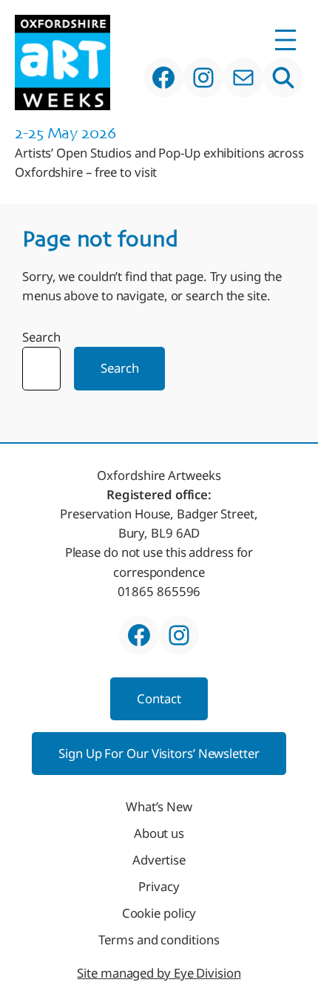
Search (41, 336)
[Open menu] (285, 40)
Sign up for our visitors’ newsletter (158, 753)
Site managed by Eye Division (158, 972)
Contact (158, 698)
